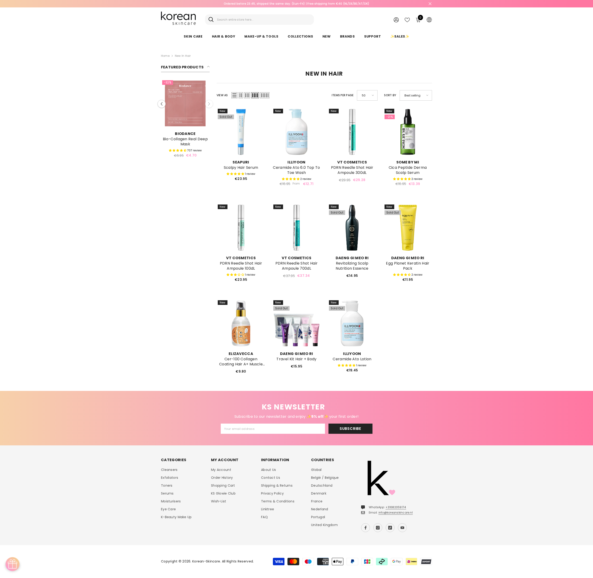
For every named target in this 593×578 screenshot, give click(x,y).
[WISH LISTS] (407, 19)
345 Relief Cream (185, 139)
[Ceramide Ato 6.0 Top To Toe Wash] (296, 132)
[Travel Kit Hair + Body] (296, 323)
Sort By (390, 95)
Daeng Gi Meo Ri (352, 258)
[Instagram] (377, 527)
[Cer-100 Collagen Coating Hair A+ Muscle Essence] (241, 323)
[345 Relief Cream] (185, 103)
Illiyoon (296, 162)
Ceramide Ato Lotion (352, 359)
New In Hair (183, 56)
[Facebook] (365, 527)
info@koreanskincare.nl (396, 512)
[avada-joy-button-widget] (12, 564)
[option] (185, 117)
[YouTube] (402, 527)
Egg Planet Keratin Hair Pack (407, 266)
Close (430, 4)
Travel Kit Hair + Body (296, 359)
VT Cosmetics (352, 162)
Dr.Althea (185, 133)
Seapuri (241, 162)
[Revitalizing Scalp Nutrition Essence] (352, 227)
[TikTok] (390, 527)
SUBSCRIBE (350, 428)
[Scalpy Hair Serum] (241, 132)
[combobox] (264, 19)
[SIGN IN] (396, 19)
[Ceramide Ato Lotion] (352, 323)
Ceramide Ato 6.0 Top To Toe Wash (296, 170)
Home (165, 56)
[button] (162, 101)
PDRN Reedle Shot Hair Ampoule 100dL (241, 266)
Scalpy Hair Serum (241, 167)
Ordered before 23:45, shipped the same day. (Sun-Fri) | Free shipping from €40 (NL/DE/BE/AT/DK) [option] (296, 4)
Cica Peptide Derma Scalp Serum (408, 170)
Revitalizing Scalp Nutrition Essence (352, 266)
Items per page (342, 95)
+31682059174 (395, 507)
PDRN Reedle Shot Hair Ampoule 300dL (352, 170)
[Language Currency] (429, 19)
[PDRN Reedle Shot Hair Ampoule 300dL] (352, 132)
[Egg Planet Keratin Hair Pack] (407, 227)
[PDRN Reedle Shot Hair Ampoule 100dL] (241, 227)
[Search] (259, 19)
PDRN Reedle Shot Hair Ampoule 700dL (296, 266)
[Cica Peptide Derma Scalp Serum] (407, 132)
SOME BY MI (407, 162)
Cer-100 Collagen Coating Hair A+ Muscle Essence (241, 362)
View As (222, 95)
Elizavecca (241, 353)
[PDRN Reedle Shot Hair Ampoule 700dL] (296, 227)
